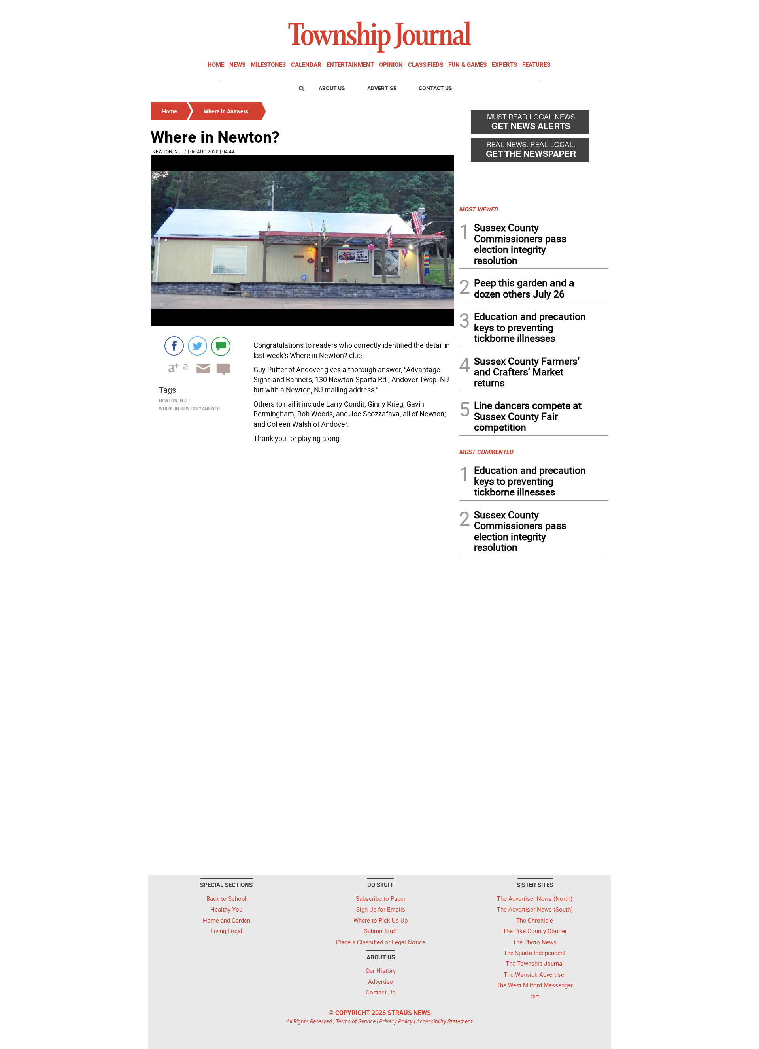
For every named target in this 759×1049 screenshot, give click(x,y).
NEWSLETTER (545, 9)
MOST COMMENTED (486, 452)
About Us (332, 88)
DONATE (589, 9)
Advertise (381, 88)
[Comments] (220, 346)
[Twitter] (197, 346)
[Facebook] (174, 346)
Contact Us (435, 88)
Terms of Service (356, 1021)
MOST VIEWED (478, 209)
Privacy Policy (396, 1021)
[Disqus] (302, 554)
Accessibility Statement (444, 1021)
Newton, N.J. (167, 151)
